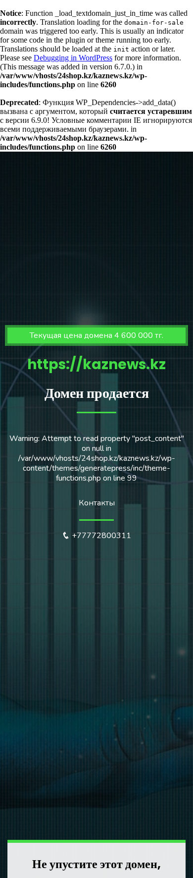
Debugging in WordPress (73, 58)
